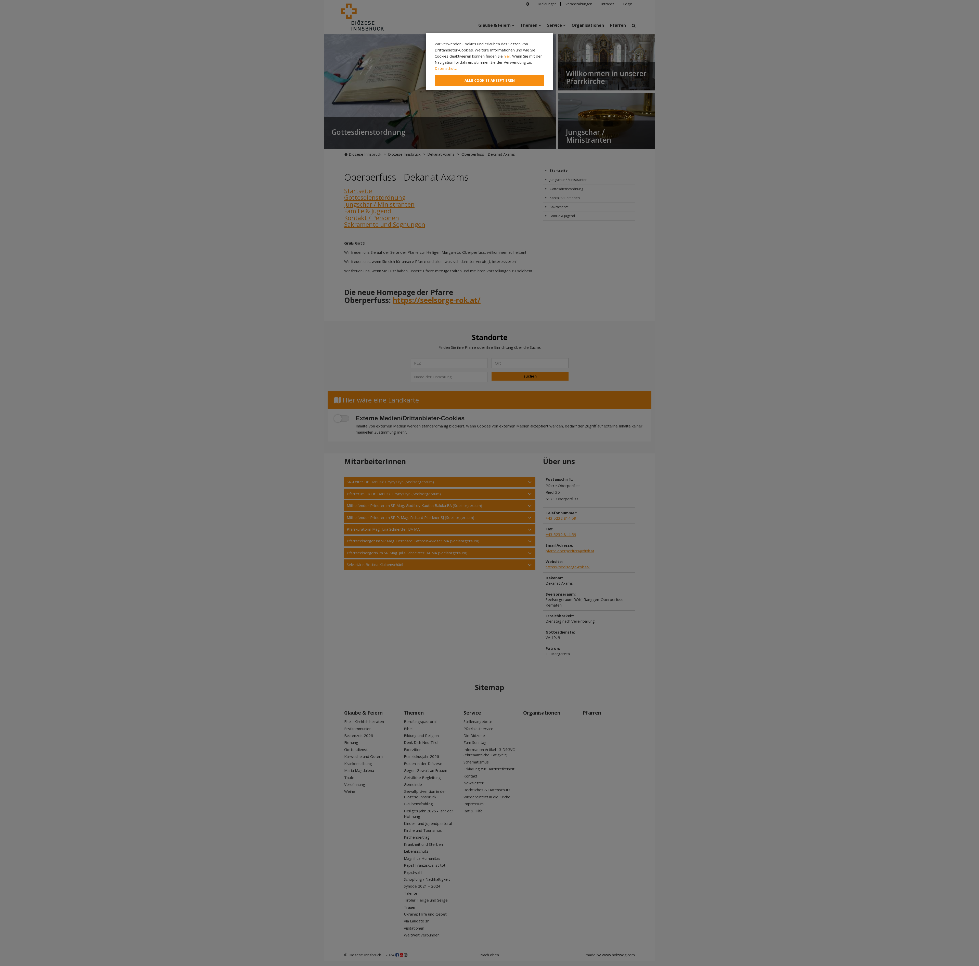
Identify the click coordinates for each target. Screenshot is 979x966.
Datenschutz (446, 68)
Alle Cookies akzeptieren (490, 80)
